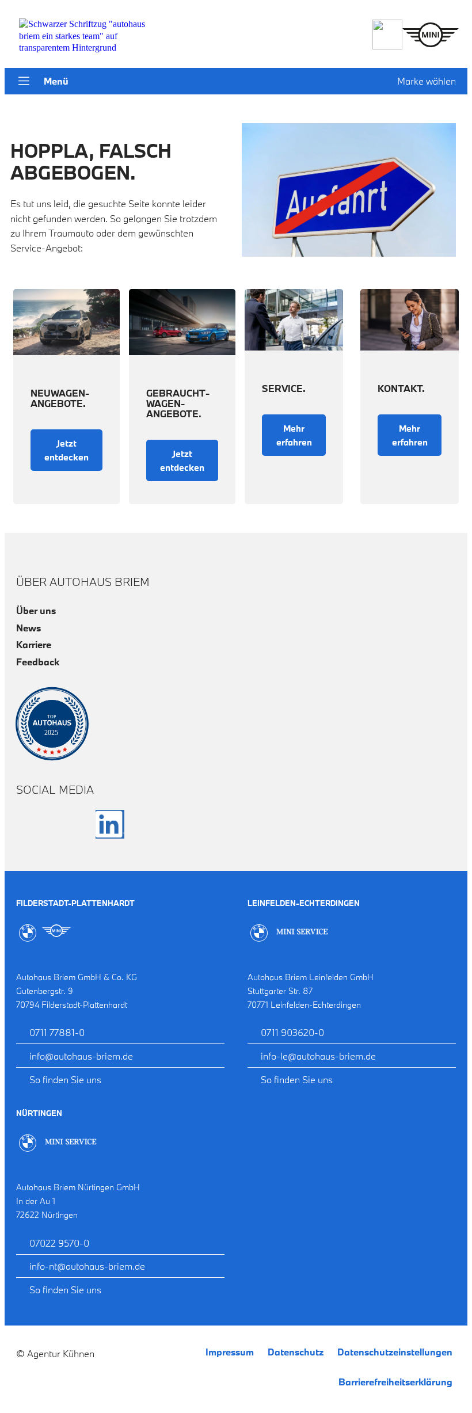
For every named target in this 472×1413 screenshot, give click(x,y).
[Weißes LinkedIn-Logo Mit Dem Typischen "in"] (110, 824)
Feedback (37, 662)
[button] (24, 82)
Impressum (229, 1352)
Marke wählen (426, 81)
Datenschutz (295, 1352)
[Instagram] (70, 824)
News (28, 628)
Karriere (33, 644)
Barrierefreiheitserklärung (395, 1382)
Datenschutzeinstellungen (394, 1352)
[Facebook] (30, 824)
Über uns (36, 610)
